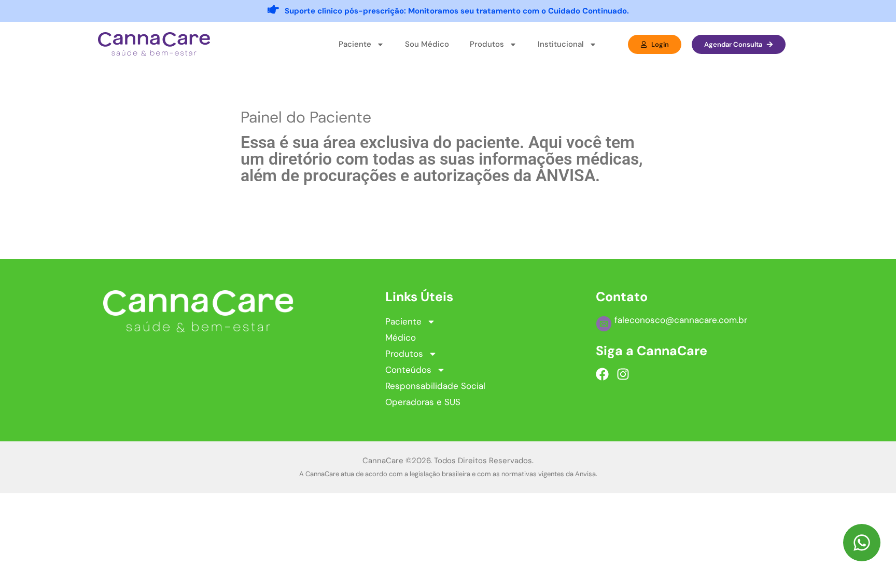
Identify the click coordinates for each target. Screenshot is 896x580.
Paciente (403, 321)
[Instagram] (623, 374)
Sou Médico (427, 44)
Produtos (404, 353)
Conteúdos (408, 369)
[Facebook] (602, 374)
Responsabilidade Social (435, 386)
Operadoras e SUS (422, 402)
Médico (400, 337)
